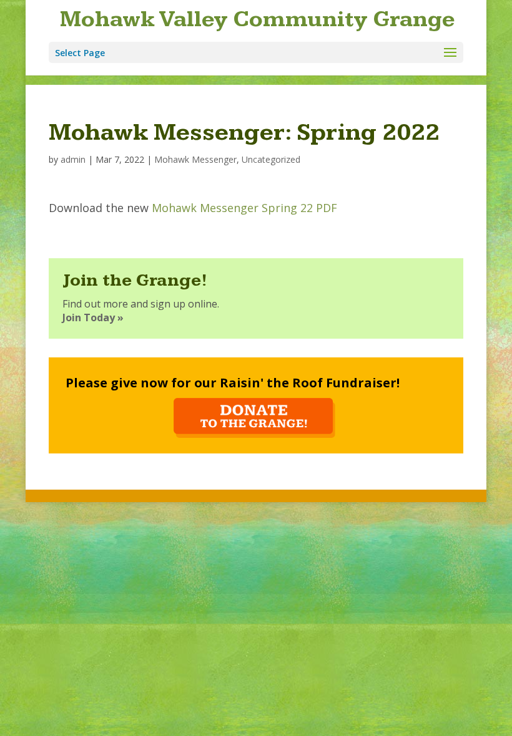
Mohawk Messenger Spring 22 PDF (244, 207)
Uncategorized (271, 159)
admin (73, 159)
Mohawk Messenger (195, 159)
